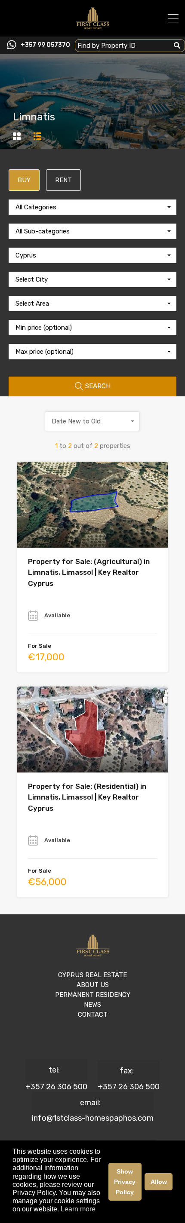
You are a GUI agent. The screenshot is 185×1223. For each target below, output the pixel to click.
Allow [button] (159, 1181)
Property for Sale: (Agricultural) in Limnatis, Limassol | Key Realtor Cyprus (89, 572)
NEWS (92, 1004)
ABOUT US (93, 985)
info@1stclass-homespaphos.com (93, 1118)
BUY (24, 180)
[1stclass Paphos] (92, 26)
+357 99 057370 (45, 45)
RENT (63, 180)
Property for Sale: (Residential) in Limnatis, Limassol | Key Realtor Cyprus (87, 797)
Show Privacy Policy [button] (125, 1181)
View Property (92, 530)
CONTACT (93, 1014)
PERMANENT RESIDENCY (92, 995)
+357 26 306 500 (56, 1086)
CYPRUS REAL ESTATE (92, 975)
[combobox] (92, 207)
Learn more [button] (78, 1209)
